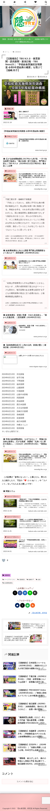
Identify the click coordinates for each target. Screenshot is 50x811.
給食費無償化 (8, 583)
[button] (35, 593)
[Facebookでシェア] (20, 593)
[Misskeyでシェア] (15, 471)
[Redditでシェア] (27, 471)
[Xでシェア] (15, 593)
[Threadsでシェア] (23, 471)
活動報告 (7, 575)
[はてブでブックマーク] (25, 593)
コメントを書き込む (25, 781)
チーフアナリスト (9, 579)
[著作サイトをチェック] (17, 605)
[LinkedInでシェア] (42, 471)
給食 (39, 579)
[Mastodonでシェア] (8, 471)
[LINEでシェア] (30, 593)
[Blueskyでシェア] (11, 471)
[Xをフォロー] (22, 605)
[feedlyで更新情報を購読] (27, 605)
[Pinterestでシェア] (38, 471)
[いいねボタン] (3, 560)
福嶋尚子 (31, 579)
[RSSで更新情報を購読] (32, 605)
